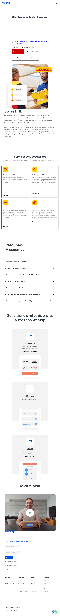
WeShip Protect (34, 591)
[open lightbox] (30, 512)
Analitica (45, 583)
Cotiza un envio (17, 52)
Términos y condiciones (9, 583)
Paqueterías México (35, 594)
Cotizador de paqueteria (23, 591)
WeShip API (20, 588)
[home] (6, 3)
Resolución (46, 586)
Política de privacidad (9, 586)
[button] (56, 3)
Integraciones (46, 588)
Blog (18, 586)
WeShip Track (46, 580)
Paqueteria (33, 583)
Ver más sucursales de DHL (25, 58)
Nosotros (6, 580)
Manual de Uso (20, 580)
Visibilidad (46, 591)
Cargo (32, 588)
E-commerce (33, 586)
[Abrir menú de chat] (55, 612)
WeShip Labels (34, 580)
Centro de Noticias (21, 594)
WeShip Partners (21, 583)
